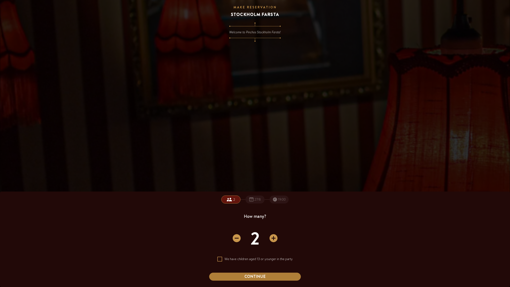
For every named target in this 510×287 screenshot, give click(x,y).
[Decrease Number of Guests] (237, 238)
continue (255, 276)
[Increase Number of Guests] (274, 238)
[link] (230, 199)
